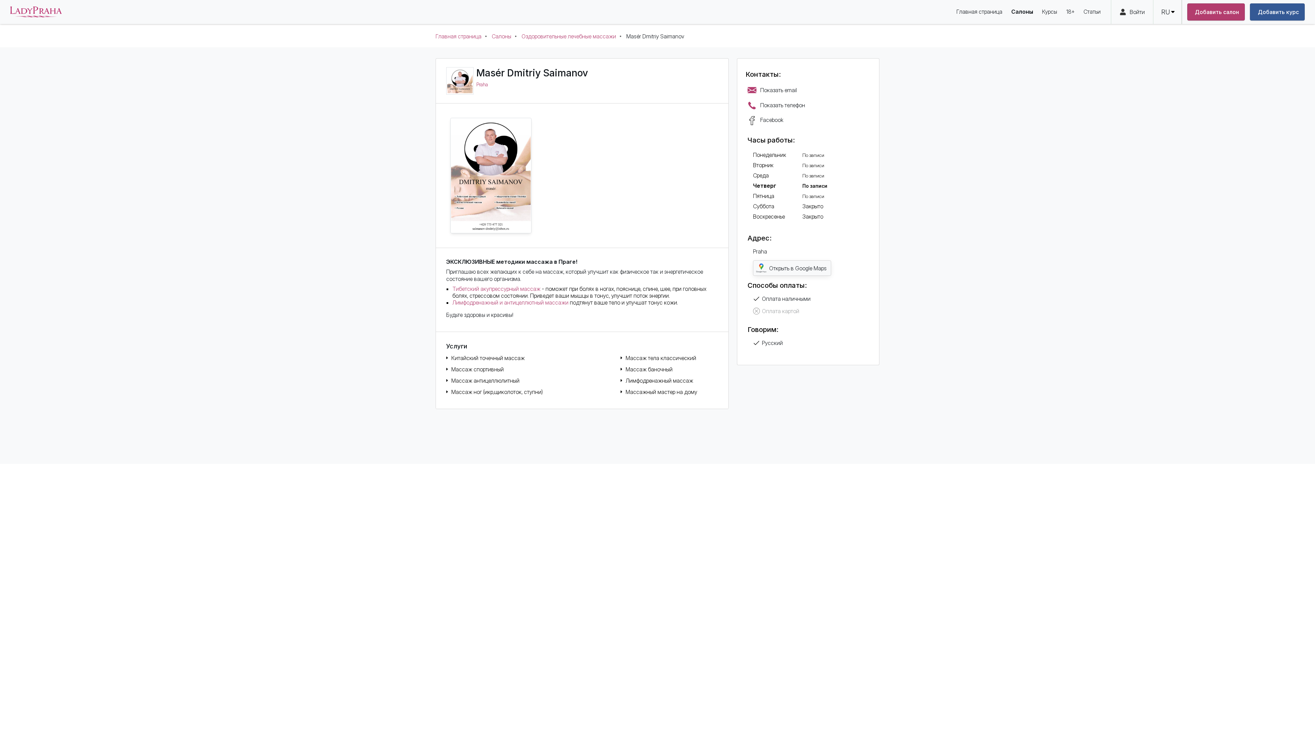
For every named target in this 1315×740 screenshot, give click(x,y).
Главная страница (458, 36)
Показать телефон (782, 105)
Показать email (778, 90)
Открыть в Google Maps (798, 268)
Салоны (501, 36)
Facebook (772, 119)
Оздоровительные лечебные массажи (569, 36)
